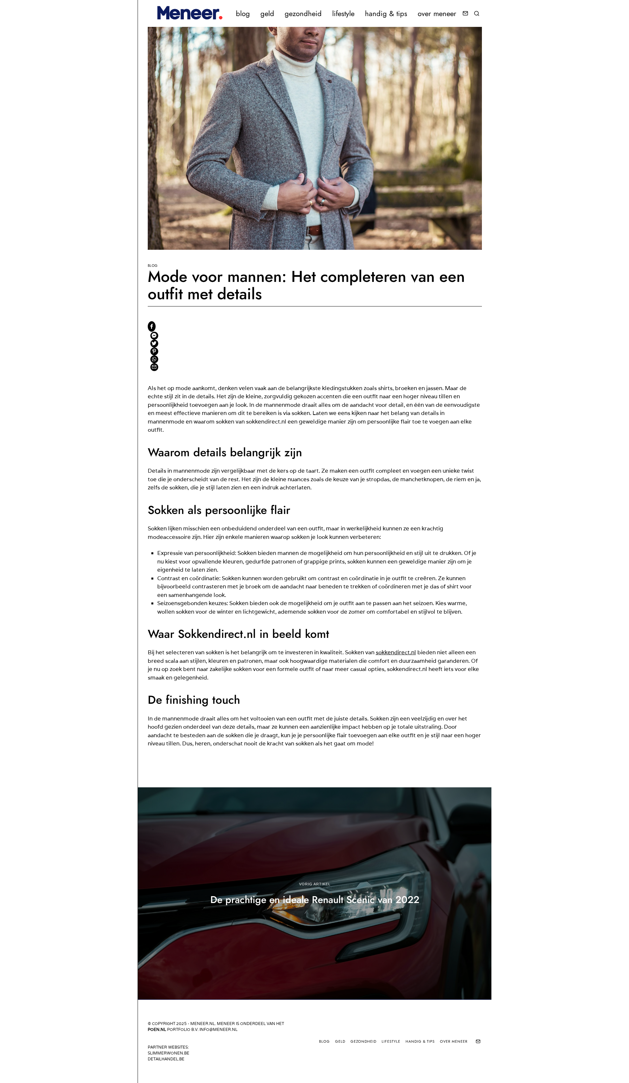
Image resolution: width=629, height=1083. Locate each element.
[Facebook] (152, 326)
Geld (267, 13)
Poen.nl (157, 1029)
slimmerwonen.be (168, 1053)
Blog (153, 265)
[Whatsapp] (154, 359)
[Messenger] (154, 336)
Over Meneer (437, 13)
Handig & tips (386, 13)
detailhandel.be (166, 1058)
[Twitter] (154, 343)
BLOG (243, 13)
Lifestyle (343, 13)
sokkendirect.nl (396, 652)
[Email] (465, 13)
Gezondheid (303, 13)
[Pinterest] (154, 351)
